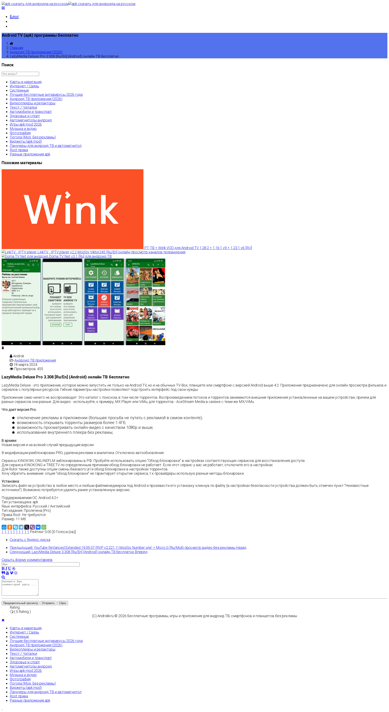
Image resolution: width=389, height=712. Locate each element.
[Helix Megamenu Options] (3, 8)
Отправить (48, 603)
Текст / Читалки (23, 107)
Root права (19, 150)
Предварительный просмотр (20, 603)
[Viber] (32, 527)
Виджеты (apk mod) (26, 141)
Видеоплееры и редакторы (32, 103)
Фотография (20, 133)
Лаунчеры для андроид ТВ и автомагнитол (45, 145)
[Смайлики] (15, 573)
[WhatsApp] (43, 527)
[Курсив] (6, 568)
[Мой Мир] (4, 527)
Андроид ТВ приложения (35, 360)
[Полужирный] (3, 568)
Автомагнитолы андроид (31, 120)
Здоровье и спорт (25, 116)
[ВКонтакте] (38, 527)
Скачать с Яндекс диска (30, 539)
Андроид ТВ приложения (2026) (36, 52)
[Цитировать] (3, 573)
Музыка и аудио (23, 128)
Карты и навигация (26, 82)
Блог (14, 16)
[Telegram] (21, 527)
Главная (16, 48)
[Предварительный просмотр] (3, 577)
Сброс (62, 603)
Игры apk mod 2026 (26, 124)
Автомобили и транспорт (31, 111)
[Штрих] (14, 568)
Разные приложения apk (30, 154)
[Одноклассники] (9, 527)
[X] (26, 527)
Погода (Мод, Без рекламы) (33, 137)
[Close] (3, 620)
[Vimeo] (11, 573)
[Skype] (15, 527)
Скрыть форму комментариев (27, 560)
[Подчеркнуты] (9, 568)
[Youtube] (7, 573)
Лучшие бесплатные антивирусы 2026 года (46, 94)
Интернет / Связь (24, 86)
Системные (19, 90)
